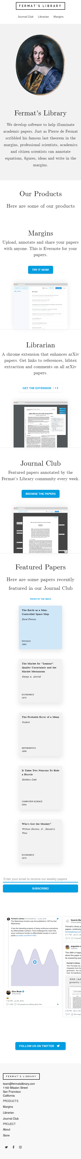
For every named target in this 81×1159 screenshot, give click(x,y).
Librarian (43, 16)
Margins (58, 16)
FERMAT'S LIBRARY (40, 6)
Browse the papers (41, 493)
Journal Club (25, 16)
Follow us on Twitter (37, 1046)
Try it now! (40, 269)
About (6, 1129)
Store (6, 1135)
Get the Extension (37, 388)
